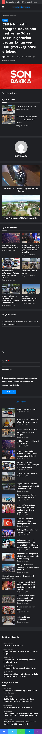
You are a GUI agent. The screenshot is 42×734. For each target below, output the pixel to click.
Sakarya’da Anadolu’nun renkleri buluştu (27, 531)
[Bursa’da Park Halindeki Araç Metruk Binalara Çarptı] (8, 119)
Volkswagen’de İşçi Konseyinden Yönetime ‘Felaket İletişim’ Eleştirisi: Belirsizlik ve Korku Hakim (28, 544)
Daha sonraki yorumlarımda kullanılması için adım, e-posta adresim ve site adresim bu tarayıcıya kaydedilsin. (19, 381)
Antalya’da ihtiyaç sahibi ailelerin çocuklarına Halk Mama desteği (28, 556)
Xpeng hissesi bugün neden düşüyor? (18, 576)
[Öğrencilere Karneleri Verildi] (8, 610)
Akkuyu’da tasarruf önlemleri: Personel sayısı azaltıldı (28, 567)
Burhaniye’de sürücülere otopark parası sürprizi (27, 420)
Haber (14, 15)
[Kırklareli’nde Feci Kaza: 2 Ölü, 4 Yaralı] (11, 238)
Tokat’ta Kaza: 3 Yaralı (26, 106)
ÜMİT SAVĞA (9, 57)
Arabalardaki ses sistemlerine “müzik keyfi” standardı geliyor (10, 274)
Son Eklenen (21, 402)
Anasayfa (7, 15)
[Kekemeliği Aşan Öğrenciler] (8, 620)
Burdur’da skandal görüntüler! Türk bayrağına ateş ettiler (26, 521)
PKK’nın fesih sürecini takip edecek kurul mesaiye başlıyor (26, 598)
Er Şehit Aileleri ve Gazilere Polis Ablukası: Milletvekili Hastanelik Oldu (10, 299)
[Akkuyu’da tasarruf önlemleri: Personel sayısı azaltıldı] (8, 568)
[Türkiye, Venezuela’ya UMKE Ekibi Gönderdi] (31, 289)
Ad (3, 352)
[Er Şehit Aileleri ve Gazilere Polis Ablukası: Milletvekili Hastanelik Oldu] (11, 289)
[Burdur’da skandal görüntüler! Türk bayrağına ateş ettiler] (8, 522)
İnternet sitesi (7, 369)
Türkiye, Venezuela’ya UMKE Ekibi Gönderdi (30, 298)
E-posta (5, 361)
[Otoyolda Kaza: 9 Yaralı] (31, 263)
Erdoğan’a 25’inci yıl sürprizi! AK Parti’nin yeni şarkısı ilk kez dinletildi (30, 248)
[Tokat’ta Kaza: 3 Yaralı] (8, 109)
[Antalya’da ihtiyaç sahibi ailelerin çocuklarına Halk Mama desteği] (8, 557)
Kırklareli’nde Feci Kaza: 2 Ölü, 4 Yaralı (10, 246)
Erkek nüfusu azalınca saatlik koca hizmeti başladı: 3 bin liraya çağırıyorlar (26, 509)
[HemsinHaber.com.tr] (21, 7)
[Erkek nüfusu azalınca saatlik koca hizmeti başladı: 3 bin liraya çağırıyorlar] (8, 508)
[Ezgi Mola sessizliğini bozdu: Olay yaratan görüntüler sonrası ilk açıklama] (8, 585)
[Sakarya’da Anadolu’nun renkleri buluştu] (8, 533)
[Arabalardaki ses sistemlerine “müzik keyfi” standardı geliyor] (11, 263)
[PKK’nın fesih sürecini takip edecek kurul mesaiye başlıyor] (8, 599)
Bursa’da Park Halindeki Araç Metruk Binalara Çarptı (26, 120)
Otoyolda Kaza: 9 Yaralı (29, 272)
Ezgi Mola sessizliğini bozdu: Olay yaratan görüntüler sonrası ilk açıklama (26, 586)
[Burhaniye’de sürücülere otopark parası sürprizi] (8, 422)
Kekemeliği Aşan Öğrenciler (24, 618)
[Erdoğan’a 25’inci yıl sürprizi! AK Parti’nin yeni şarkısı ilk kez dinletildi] (31, 238)
